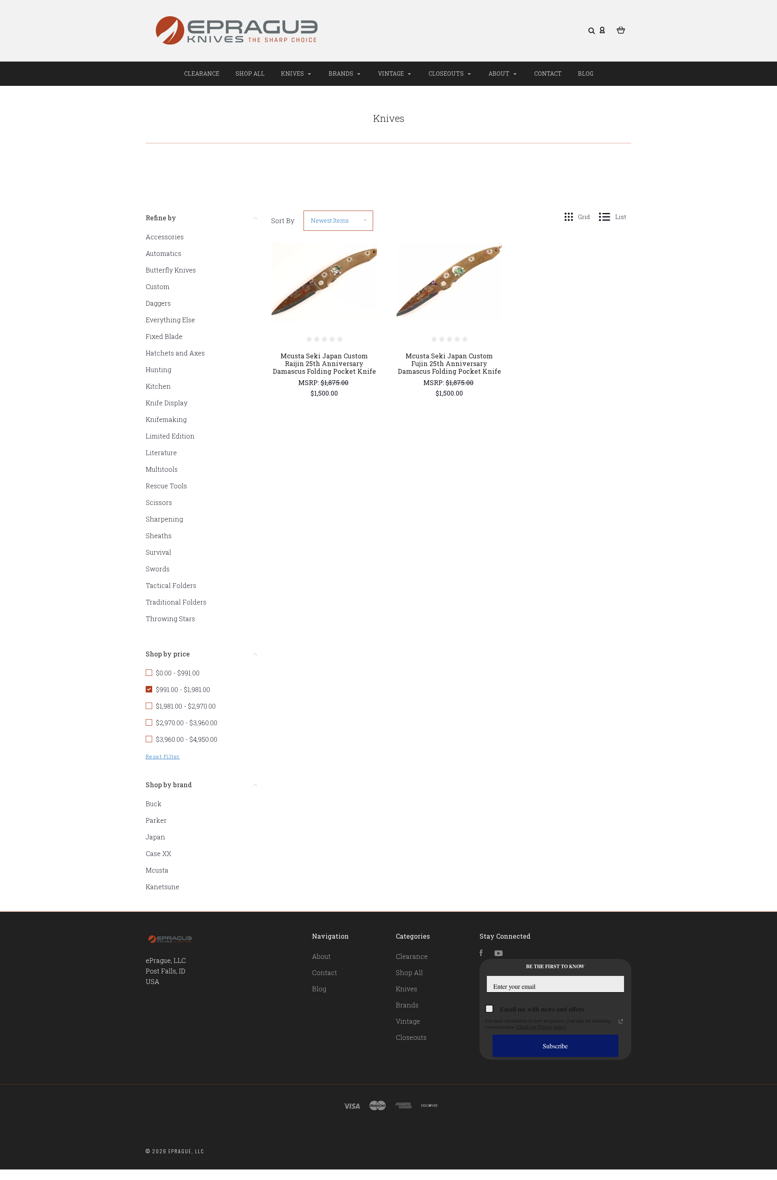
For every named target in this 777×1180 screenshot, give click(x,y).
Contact (548, 73)
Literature (161, 452)
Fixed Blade (164, 336)
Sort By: (283, 220)
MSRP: (309, 382)
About (499, 73)
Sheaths (159, 535)
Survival (158, 552)
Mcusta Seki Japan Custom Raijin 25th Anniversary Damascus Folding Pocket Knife (324, 363)
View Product (324, 299)
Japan (155, 837)
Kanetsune (162, 886)
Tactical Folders (171, 585)
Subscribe (555, 1046)
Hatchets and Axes (175, 353)
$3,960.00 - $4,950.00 (186, 739)
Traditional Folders (176, 602)
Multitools (162, 469)
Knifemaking (166, 419)
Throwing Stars (170, 618)
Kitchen (158, 386)
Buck (153, 803)
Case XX (158, 853)
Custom (158, 286)
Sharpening (164, 519)
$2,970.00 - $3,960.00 (186, 722)
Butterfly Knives (171, 270)
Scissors (159, 502)
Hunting (158, 369)
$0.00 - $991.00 (178, 673)
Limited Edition (170, 436)
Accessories (165, 236)
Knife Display (166, 402)
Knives (293, 73)
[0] (621, 29)
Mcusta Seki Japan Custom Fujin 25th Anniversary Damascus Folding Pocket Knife (449, 363)
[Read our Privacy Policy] (621, 1021)
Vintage (391, 73)
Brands (342, 73)
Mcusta (157, 870)
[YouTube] (499, 953)
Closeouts (447, 73)
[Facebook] (481, 953)
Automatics (163, 253)
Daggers (158, 303)
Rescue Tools (166, 485)
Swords (158, 568)
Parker (156, 820)
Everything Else (170, 319)
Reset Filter (163, 756)
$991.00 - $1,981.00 (183, 689)
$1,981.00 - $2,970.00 (186, 706)
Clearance (201, 73)
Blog (585, 73)
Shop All (250, 73)
